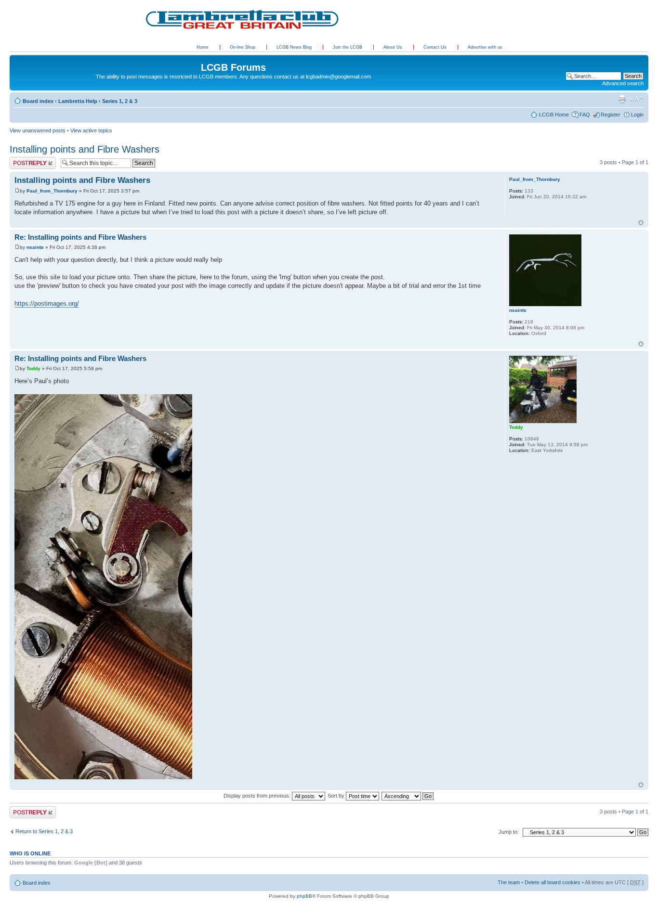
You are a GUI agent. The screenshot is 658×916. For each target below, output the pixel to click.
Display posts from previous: (258, 796)
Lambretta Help (77, 101)
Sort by (337, 796)
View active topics (91, 130)
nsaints (35, 247)
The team (509, 882)
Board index (38, 101)
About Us (393, 47)
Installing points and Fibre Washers (84, 149)
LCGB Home (554, 114)
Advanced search (623, 83)
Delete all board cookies (552, 882)
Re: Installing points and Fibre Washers (80, 237)
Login (637, 114)
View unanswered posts (38, 130)
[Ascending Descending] (408, 796)
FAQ (584, 114)
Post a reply (24, 160)
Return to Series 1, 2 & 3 (44, 831)
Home (203, 47)
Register (610, 114)
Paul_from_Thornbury (52, 191)
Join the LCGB (348, 47)
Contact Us (435, 47)
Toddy (33, 368)
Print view (622, 99)
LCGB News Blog (294, 47)
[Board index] (15, 57)
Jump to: (509, 832)
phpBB (304, 896)
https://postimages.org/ (46, 303)
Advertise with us (485, 47)
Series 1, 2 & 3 (119, 101)
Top (641, 222)
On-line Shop (243, 47)
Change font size (637, 99)
